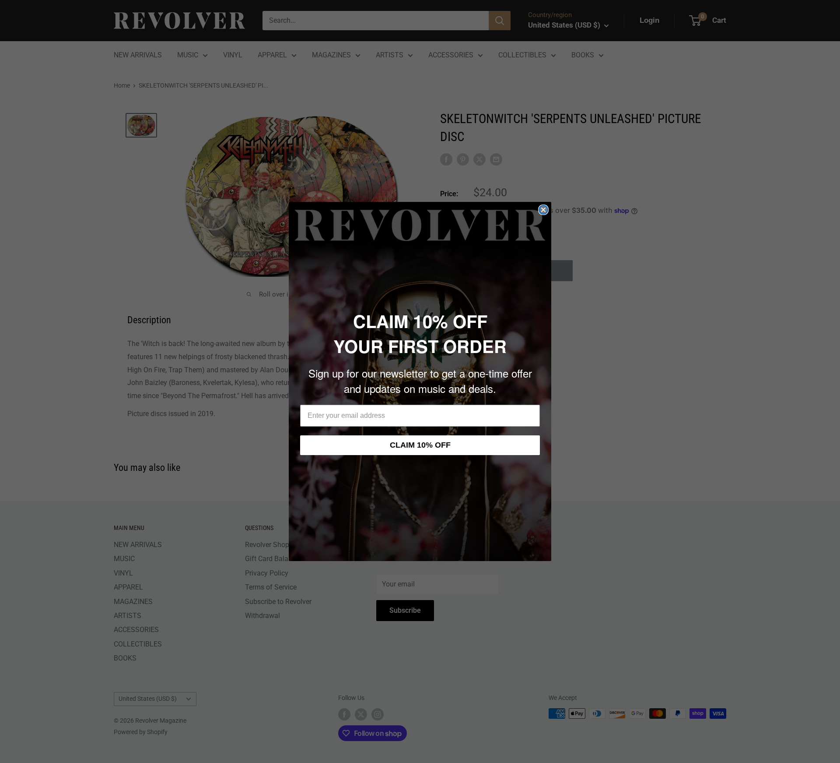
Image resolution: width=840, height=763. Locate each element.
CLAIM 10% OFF (420, 445)
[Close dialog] (543, 209)
